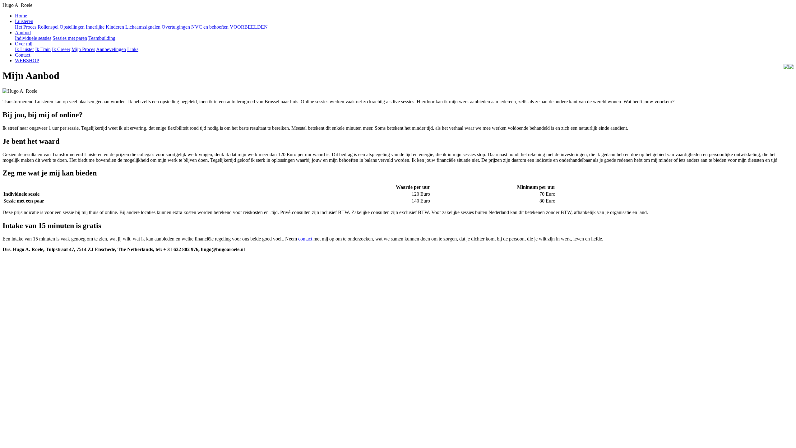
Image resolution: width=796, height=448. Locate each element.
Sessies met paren (70, 38)
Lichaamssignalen (142, 27)
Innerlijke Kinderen (105, 27)
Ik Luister (24, 49)
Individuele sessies (33, 38)
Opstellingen (72, 27)
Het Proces (25, 27)
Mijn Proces (83, 49)
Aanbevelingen (111, 49)
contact (305, 238)
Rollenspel (48, 27)
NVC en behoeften (210, 27)
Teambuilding (101, 38)
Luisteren (24, 21)
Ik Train (43, 49)
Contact (22, 55)
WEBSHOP (27, 60)
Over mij (23, 43)
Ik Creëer (61, 49)
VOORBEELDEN (249, 27)
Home (21, 15)
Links (132, 49)
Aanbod (23, 32)
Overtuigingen (176, 27)
